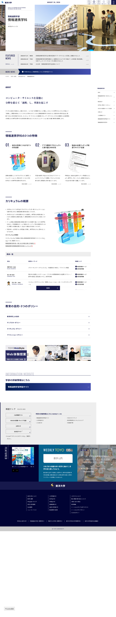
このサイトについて (76, 496)
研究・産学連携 (31, 504)
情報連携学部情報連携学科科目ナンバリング (18, 246)
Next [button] (16, 470)
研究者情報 (80, 269)
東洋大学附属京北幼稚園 (91, 521)
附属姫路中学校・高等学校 (37, 521)
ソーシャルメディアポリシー (78, 510)
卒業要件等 (70, 423)
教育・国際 (13, 76)
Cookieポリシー (75, 512)
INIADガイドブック (72, 418)
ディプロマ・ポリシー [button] (13, 323)
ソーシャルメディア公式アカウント (79, 507)
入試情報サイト (18, 415)
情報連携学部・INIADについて (105, 97)
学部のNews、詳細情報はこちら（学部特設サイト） (38, 72)
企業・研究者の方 (53, 507)
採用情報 (73, 504)
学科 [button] (99, 92)
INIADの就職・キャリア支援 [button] (105, 108)
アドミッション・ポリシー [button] (15, 335)
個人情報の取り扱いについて (78, 499)
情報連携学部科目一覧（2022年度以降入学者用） (20, 243)
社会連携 (30, 507)
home (7, 76)
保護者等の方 (52, 504)
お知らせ (18, 426)
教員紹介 (100, 101)
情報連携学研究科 (102, 122)
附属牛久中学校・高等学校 (55, 521)
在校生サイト (18, 431)
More (48, 288)
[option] (23, 457)
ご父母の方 (39, 423)
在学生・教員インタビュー (104, 105)
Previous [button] (13, 470)
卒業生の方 (52, 501)
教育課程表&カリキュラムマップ (75, 420)
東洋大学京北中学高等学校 (73, 521)
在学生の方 (52, 499)
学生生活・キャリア (32, 501)
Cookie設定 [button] (10, 609)
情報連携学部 (21, 76)
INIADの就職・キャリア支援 (18, 420)
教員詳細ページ (82, 266)
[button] (48, 316)
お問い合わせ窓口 (76, 501)
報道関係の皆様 (53, 510)
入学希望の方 (40, 420)
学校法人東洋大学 (22, 521)
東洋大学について (32, 496)
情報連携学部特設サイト (18, 386)
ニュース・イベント (32, 510)
